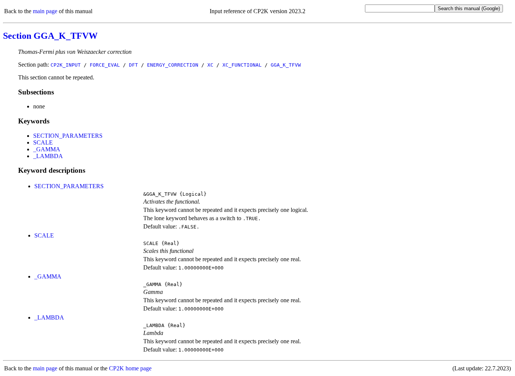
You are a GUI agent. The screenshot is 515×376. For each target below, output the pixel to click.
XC (210, 65)
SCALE (43, 142)
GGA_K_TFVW (286, 65)
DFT (133, 65)
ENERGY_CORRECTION (172, 65)
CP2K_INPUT (66, 65)
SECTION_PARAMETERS (68, 135)
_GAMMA (46, 149)
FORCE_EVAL (105, 65)
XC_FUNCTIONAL (242, 65)
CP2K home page (130, 368)
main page (45, 11)
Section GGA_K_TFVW (50, 36)
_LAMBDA (48, 156)
